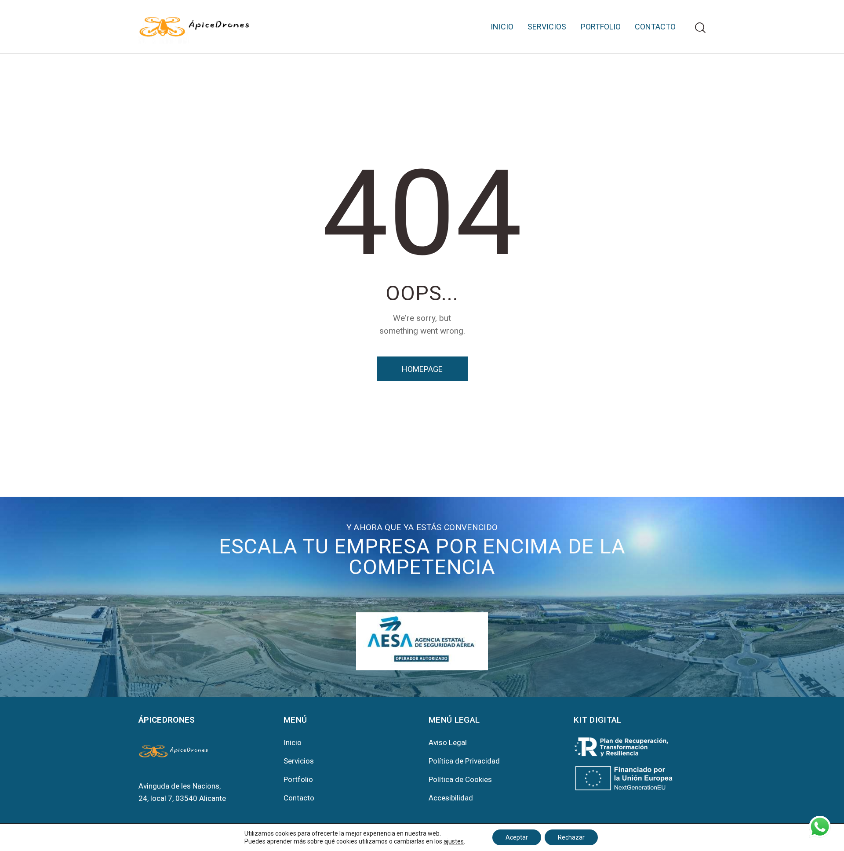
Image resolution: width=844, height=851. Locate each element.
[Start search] (700, 28)
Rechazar (571, 837)
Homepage (422, 369)
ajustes (454, 841)
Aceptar (517, 837)
